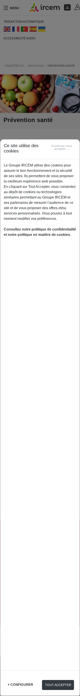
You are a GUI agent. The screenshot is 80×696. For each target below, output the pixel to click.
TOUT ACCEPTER (58, 685)
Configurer (21, 684)
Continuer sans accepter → (61, 147)
